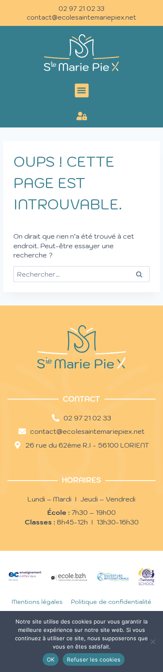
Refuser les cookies (93, 659)
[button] (82, 90)
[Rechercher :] (81, 274)
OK (51, 659)
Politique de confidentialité (111, 602)
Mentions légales (37, 602)
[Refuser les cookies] (152, 641)
